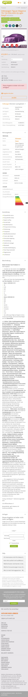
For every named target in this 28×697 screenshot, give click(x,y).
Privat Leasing (4, 643)
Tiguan (17, 141)
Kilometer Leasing (6, 648)
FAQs (3, 553)
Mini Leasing (4, 660)
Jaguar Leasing (5, 664)
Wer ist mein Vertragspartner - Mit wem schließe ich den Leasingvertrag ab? (14, 570)
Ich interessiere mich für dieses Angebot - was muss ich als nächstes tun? (14, 557)
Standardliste (15, 543)
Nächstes (23, 7)
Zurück (4, 7)
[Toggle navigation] (24, 2)
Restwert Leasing (5, 650)
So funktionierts (5, 638)
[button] (6, 25)
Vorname (6, 535)
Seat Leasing (4, 665)
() (20, 3)
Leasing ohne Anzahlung (7, 641)
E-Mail (14, 531)
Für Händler (4, 624)
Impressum (4, 627)
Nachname (6, 538)
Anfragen (5, 514)
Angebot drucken (8, 93)
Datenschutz (4, 626)
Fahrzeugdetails (7, 132)
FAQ (2, 636)
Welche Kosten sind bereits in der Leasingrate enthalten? (14, 564)
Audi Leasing (4, 657)
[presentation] (4, 36)
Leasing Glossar (5, 640)
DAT (4, 688)
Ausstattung (5, 212)
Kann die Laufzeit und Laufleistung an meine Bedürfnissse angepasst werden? (14, 560)
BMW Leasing (4, 659)
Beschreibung (6, 260)
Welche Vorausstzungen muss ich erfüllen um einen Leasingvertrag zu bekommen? (14, 567)
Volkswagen (18, 138)
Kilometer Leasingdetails (13, 104)
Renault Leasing (5, 662)
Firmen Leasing (5, 645)
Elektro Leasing (5, 646)
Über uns (3, 622)
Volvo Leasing (4, 669)
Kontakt (3, 635)
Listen (14, 540)
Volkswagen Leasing (6, 667)
